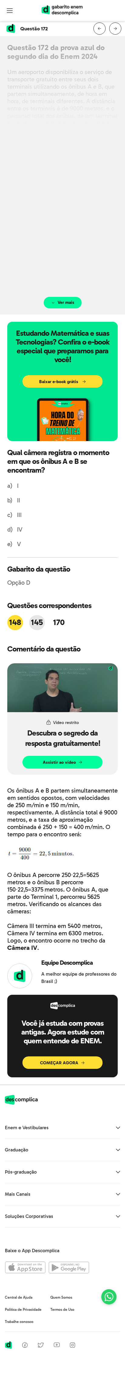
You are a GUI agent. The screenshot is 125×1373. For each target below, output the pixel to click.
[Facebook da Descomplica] (25, 1346)
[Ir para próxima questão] (115, 28)
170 (59, 622)
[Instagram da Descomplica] (72, 1346)
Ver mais (66, 302)
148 (15, 622)
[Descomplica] (21, 1103)
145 (37, 622)
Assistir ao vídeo (59, 762)
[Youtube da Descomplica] (57, 1345)
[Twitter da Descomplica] (41, 1346)
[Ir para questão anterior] (99, 28)
